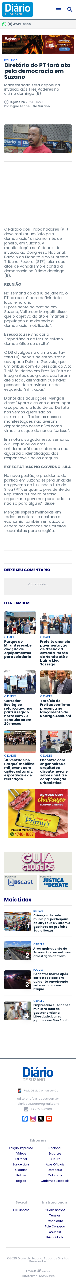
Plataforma (29, 1276)
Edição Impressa (21, 1148)
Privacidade (55, 1237)
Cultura (54, 1159)
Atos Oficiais (55, 1164)
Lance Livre (21, 1164)
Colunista (55, 1175)
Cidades (21, 1170)
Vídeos (21, 1153)
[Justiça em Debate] (55, 883)
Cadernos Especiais (55, 1181)
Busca (70, 9)
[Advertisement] (38, 192)
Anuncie (55, 1232)
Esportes (55, 1153)
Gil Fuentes (21, 1210)
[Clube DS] (38, 863)
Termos (55, 1215)
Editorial (21, 1159)
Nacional (55, 1148)
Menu (59, 9)
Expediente (55, 1221)
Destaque (55, 1170)
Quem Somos (55, 1210)
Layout (31, 1271)
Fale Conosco (55, 1226)
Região (21, 1181)
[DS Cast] (20, 883)
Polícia (21, 1175)
